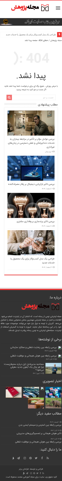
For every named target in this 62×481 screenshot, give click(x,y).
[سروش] (13, 458)
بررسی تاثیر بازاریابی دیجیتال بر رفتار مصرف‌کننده (31, 184)
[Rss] (47, 458)
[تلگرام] (18, 458)
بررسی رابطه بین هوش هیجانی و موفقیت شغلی (33, 356)
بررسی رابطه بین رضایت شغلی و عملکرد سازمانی (33, 347)
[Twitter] (36, 458)
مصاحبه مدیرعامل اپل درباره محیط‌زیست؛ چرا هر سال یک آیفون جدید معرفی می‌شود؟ (24, 367)
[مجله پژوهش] (31, 9)
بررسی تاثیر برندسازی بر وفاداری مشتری (36, 222)
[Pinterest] (30, 458)
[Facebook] (42, 458)
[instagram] (24, 458)
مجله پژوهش (56, 40)
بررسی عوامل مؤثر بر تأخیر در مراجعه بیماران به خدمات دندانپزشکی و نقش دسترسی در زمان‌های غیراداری (31, 143)
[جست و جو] (9, 97)
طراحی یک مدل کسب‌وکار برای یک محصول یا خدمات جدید (31, 34)
